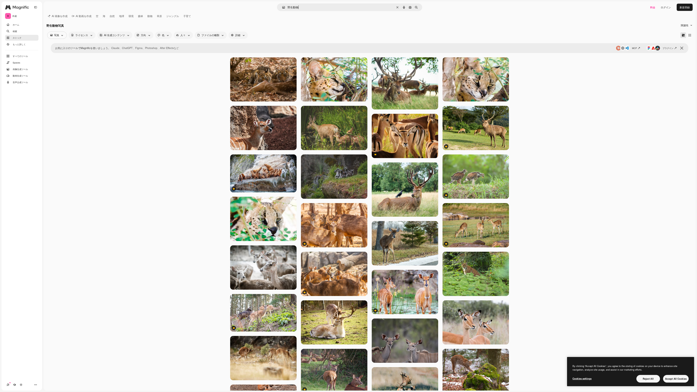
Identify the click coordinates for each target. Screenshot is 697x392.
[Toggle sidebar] (35, 7)
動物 (149, 16)
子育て (187, 16)
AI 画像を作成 (60, 16)
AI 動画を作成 (83, 16)
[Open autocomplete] (282, 7)
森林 (140, 16)
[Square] (690, 35)
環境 (131, 16)
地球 (121, 16)
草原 (159, 16)
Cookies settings (582, 378)
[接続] (8, 385)
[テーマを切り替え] (21, 385)
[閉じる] (682, 48)
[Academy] (14, 385)
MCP (634, 48)
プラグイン (668, 48)
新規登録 (685, 7)
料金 (652, 7)
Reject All (648, 378)
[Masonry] (683, 35)
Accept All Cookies (676, 378)
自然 (112, 16)
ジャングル (172, 16)
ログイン (666, 7)
